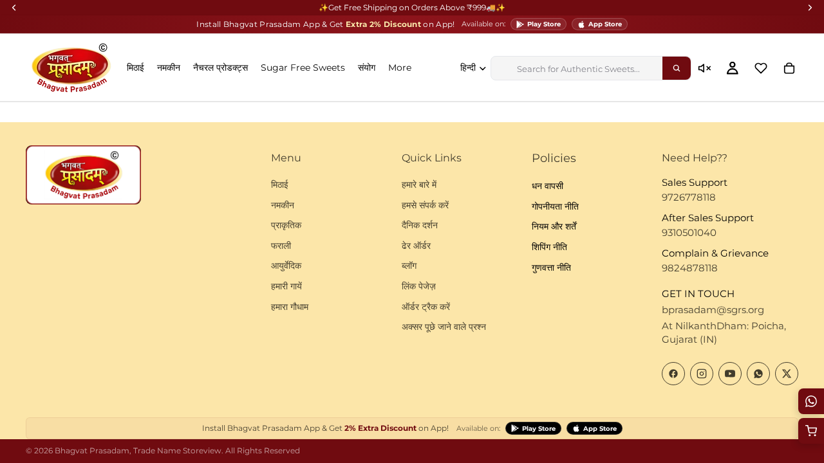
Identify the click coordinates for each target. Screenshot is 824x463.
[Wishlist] (761, 68)
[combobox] (576, 68)
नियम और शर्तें (554, 226)
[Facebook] (673, 373)
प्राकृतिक (286, 225)
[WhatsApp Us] (811, 401)
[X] (786, 373)
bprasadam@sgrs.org (713, 309)
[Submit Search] (676, 68)
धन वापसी (547, 186)
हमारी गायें (286, 285)
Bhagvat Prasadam (92, 450)
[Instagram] (701, 373)
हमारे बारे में (419, 184)
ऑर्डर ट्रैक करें (426, 306)
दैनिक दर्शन (420, 225)
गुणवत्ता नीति (551, 267)
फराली (281, 245)
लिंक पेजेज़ (419, 285)
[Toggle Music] (704, 68)
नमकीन (282, 204)
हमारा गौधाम (289, 306)
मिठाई (279, 184)
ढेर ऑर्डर (416, 245)
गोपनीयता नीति (555, 206)
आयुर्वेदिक (286, 265)
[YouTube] (730, 373)
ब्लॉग (409, 265)
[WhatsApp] (758, 373)
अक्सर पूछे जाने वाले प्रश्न (444, 326)
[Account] (732, 68)
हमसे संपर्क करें (425, 204)
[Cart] (789, 68)
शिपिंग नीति (549, 247)
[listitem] (400, 68)
